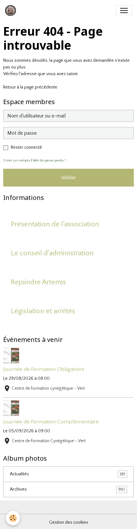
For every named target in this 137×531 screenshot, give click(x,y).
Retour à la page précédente (30, 87)
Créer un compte (16, 160)
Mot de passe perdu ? (49, 160)
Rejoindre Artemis (38, 282)
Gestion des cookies (68, 522)
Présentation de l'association (55, 224)
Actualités (67, 474)
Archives (67, 489)
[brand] (11, 10)
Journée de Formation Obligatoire (43, 369)
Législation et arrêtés (43, 311)
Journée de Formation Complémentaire (51, 422)
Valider (68, 178)
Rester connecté (26, 147)
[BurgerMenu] (124, 10)
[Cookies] (13, 518)
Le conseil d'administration (52, 253)
